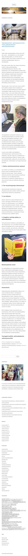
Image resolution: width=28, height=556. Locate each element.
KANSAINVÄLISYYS (6, 454)
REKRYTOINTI (4, 473)
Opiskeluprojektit (5, 470)
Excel (22, 500)
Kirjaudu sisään (5, 539)
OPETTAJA (4, 461)
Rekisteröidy (4, 537)
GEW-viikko (5, 502)
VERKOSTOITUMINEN (6, 485)
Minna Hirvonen (5, 347)
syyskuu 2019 (4, 428)
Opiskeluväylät (5, 471)
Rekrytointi (5, 523)
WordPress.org (5, 544)
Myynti (3, 456)
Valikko (14, 4)
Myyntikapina (6, 510)
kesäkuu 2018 (5, 440)
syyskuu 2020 (4, 425)
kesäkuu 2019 (5, 430)
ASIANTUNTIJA (5, 449)
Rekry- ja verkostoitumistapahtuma (12, 521)
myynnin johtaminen (14, 503)
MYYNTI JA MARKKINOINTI (7, 457)
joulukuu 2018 (5, 433)
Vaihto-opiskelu (5, 480)
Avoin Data (12, 499)
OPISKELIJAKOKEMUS (6, 343)
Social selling (4, 475)
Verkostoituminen (14, 528)
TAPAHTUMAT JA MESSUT (7, 476)
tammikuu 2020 (5, 426)
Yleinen (3, 489)
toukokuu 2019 (5, 432)
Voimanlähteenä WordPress (7, 553)
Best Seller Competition (18, 499)
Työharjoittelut (5, 478)
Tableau (15, 523)
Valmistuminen (5, 483)
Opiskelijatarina (5, 468)
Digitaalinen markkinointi (7, 451)
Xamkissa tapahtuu (8, 529)
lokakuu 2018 (4, 437)
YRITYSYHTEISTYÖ (5, 490)
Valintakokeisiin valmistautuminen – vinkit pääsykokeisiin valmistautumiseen (14, 44)
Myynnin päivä (6, 504)
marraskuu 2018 (5, 435)
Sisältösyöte (4, 541)
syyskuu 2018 (4, 438)
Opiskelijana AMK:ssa (6, 466)
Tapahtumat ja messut (10, 525)
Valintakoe (13, 343)
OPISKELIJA (17, 342)
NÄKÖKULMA (4, 459)
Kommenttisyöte (5, 543)
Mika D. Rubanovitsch (6, 503)
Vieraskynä (4, 487)
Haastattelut (4, 452)
